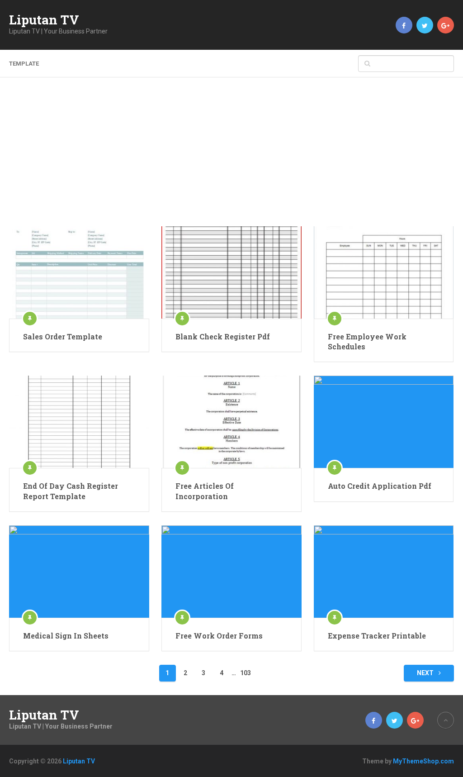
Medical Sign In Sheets (66, 635)
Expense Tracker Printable (377, 635)
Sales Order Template (62, 336)
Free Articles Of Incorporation (204, 491)
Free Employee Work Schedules (367, 341)
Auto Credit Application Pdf (379, 486)
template (24, 63)
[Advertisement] (231, 158)
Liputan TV (44, 20)
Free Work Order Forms (219, 635)
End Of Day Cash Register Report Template (70, 491)
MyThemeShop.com (423, 761)
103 (245, 673)
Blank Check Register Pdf (222, 336)
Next (426, 673)
